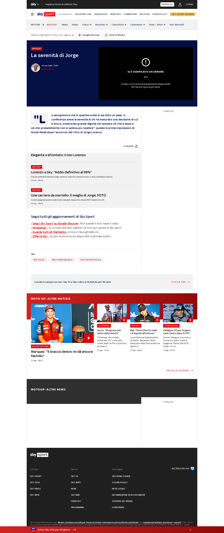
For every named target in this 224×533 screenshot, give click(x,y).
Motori (35, 24)
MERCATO (115, 14)
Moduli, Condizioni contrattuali (71, 522)
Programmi (77, 507)
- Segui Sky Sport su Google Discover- (55, 223)
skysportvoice (90, 260)
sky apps (76, 482)
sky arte (35, 495)
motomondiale (62, 260)
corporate (118, 507)
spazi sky (76, 501)
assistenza (167, 522)
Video (75, 24)
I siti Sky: (34, 469)
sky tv (74, 476)
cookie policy (120, 482)
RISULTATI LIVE (83, 14)
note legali (118, 488)
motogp (39, 260)
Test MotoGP (176, 24)
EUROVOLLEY (160, 14)
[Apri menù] (32, 14)
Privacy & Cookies (94, 522)
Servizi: (74, 469)
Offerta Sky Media (122, 501)
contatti (177, 522)
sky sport (35, 476)
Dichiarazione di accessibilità (128, 495)
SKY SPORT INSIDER (183, 14)
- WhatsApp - (39, 227)
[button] (107, 529)
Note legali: (117, 469)
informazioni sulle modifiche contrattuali (120, 522)
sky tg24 (35, 482)
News (65, 24)
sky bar (75, 495)
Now (73, 488)
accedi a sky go (180, 468)
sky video (35, 488)
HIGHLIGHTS (101, 14)
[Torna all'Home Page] (46, 14)
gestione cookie (121, 476)
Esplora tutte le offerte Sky (61, 4)
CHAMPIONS (130, 14)
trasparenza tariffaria (152, 522)
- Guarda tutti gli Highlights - (49, 232)
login (189, 4)
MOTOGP (145, 14)
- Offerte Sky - (40, 236)
